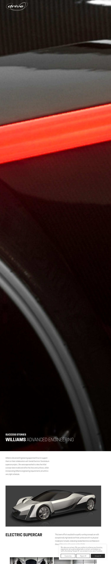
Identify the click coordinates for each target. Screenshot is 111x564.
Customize (68, 556)
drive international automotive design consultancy (17, 6)
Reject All (83, 556)
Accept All (98, 556)
